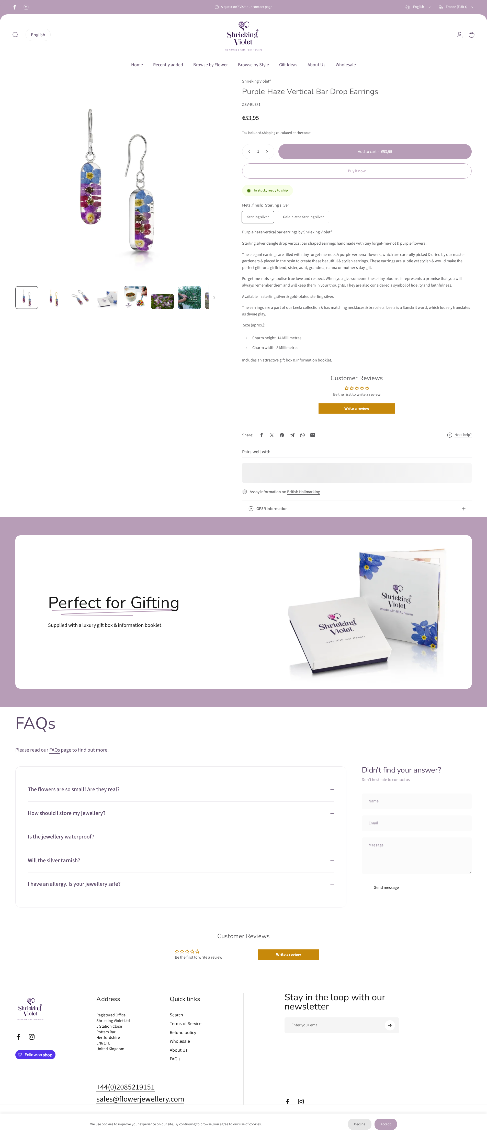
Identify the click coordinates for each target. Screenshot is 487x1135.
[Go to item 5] (135, 297)
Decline (359, 1124)
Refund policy (183, 1033)
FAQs (54, 750)
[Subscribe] (390, 1025)
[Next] (206, 192)
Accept (386, 1124)
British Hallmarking (303, 492)
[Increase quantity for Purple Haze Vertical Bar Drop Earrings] (268, 151)
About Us (179, 1050)
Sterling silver (258, 217)
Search (176, 1015)
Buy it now (357, 171)
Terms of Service (185, 1024)
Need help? (463, 435)
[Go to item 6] (162, 301)
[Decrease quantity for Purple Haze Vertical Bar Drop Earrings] (248, 151)
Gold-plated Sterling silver (303, 217)
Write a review (356, 408)
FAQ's (175, 1059)
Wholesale (180, 1042)
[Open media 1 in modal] (117, 180)
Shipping (268, 132)
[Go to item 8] (216, 300)
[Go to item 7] (189, 297)
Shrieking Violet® (256, 81)
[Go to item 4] (108, 299)
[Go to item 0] (26, 297)
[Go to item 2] (53, 297)
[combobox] (418, 7)
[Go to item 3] (81, 297)
